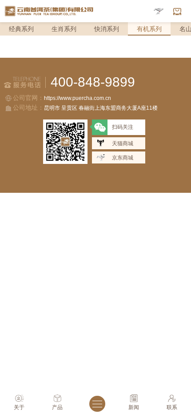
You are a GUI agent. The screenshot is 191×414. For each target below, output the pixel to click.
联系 (172, 407)
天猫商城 (122, 143)
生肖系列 (64, 28)
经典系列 (21, 28)
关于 (19, 407)
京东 (158, 11)
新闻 (133, 407)
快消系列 (106, 28)
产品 (57, 407)
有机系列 (149, 28)
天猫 (177, 11)
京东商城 (122, 158)
